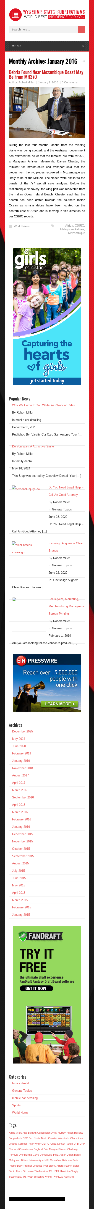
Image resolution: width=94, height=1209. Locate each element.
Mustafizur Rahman (61, 1160)
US (24, 1176)
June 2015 (19, 878)
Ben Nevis (34, 1138)
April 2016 (18, 804)
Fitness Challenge (68, 1149)
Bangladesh (15, 1138)
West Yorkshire (35, 1176)
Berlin (44, 1138)
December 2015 (22, 834)
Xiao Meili (69, 1176)
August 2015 (20, 863)
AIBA (19, 1132)
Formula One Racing (20, 1154)
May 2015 (18, 885)
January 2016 (21, 826)
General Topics (22, 1090)
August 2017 (20, 775)
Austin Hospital (75, 1132)
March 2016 (20, 812)
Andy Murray (58, 1132)
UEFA (56, 1171)
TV (50, 1171)
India (55, 1154)
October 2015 (21, 848)
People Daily (16, 1165)
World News (22, 226)
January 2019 (21, 760)
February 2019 (21, 753)
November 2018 (22, 768)
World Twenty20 (54, 1176)
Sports (16, 1105)
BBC (25, 1138)
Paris (75, 1160)
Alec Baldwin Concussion (36, 1132)
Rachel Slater (71, 1165)
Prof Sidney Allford (53, 1165)
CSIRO (79, 225)
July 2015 (18, 870)
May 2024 (18, 738)
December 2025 (22, 731)
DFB (76, 1143)
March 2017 (20, 790)
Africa (69, 225)
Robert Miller (26, 82)
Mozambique (76, 233)
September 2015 (23, 856)
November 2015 (22, 841)
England (38, 1149)
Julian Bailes (74, 1154)
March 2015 (20, 900)
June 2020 (19, 746)
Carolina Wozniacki (58, 1138)
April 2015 (18, 892)
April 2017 (18, 782)
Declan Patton (65, 1143)
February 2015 (21, 907)
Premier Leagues (33, 1165)
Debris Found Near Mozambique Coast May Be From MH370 (46, 74)
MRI (46, 1160)
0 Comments (70, 82)
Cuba (53, 1143)
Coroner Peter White (29, 1143)
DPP (82, 1143)
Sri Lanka (28, 1171)
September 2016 (23, 797)
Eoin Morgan (50, 1149)
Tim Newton (41, 1171)
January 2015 (21, 914)
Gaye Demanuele (42, 1154)
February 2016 (21, 819)
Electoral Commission (21, 1149)
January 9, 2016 (48, 82)
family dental (20, 1083)
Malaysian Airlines (72, 229)
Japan (62, 1154)
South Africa (15, 1171)
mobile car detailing (25, 1098)
